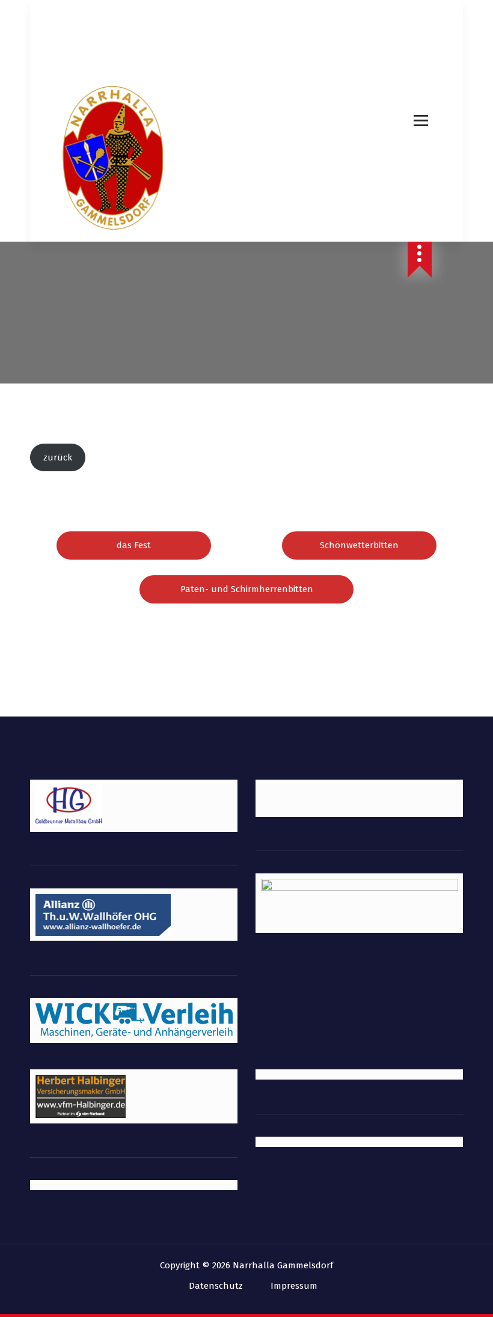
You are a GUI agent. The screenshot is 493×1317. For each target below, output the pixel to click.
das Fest (134, 545)
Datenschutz (216, 1285)
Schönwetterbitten (359, 545)
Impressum (294, 1285)
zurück (57, 457)
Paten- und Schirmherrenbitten (246, 589)
